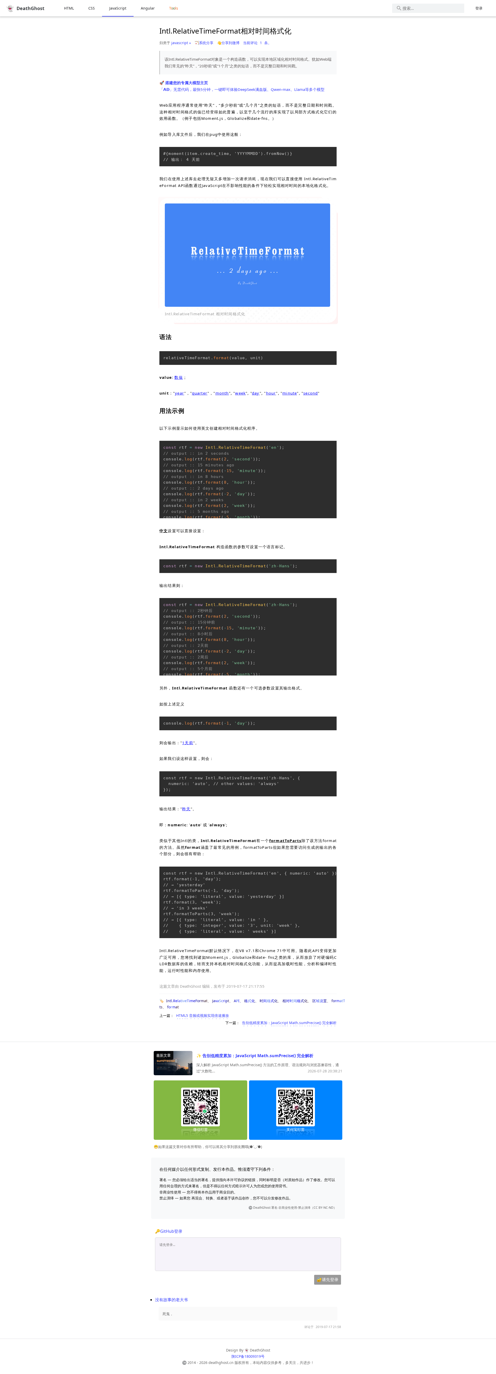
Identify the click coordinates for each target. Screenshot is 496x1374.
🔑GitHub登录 (168, 1231)
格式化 (249, 1000)
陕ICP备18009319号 (248, 1356)
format (173, 1006)
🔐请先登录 (327, 1279)
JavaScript (117, 8)
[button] (247, 255)
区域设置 (319, 1000)
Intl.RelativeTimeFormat (186, 1000)
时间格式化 (269, 1000)
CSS (91, 8)
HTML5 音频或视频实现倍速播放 (202, 1015)
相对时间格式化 (295, 1000)
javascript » (181, 42)
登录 (479, 8)
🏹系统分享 (204, 42)
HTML (69, 8)
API (236, 1000)
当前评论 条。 (257, 42)
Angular (148, 8)
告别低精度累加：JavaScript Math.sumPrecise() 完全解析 (289, 1022)
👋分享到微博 (228, 42)
